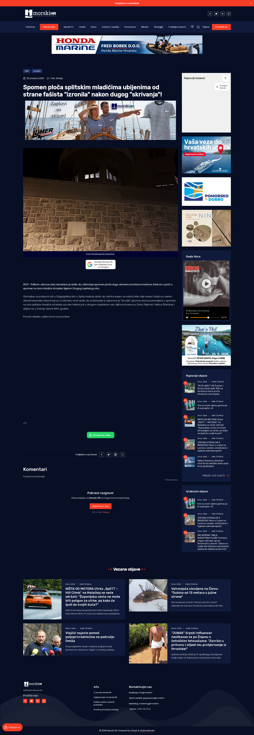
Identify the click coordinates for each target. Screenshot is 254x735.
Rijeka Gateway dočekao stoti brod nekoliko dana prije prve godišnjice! (213, 463)
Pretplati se (221, 26)
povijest (37, 71)
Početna (30, 26)
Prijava (205, 26)
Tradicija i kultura (177, 26)
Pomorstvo (130, 26)
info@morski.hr (145, 692)
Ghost (134, 730)
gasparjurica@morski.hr (153, 698)
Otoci (93, 26)
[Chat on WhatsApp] (100, 435)
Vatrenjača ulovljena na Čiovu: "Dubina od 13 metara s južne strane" (194, 593)
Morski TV (69, 26)
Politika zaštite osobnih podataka (104, 703)
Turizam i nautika (110, 26)
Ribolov (145, 26)
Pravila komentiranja (34, 476)
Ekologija (158, 26)
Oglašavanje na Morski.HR (105, 697)
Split (27, 71)
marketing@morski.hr (149, 703)
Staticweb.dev (147, 730)
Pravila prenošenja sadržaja (106, 709)
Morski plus (49, 26)
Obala (82, 26)
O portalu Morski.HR (102, 692)
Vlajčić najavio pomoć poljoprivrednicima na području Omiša (89, 637)
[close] (251, 3)
